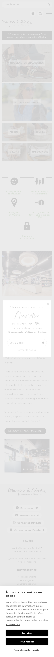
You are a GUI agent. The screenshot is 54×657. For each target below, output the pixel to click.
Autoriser (27, 633)
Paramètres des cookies (27, 650)
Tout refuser (27, 641)
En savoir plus (13, 624)
